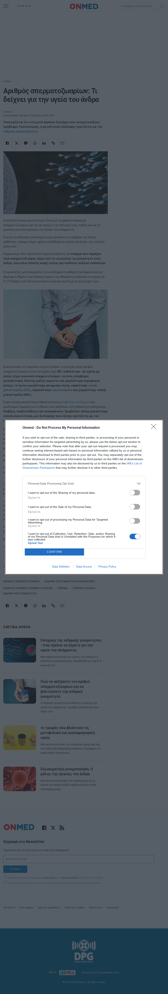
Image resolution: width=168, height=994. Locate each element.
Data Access (84, 566)
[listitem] (84, 483)
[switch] (134, 492)
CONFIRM (54, 551)
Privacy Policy (107, 566)
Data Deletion (61, 566)
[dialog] (84, 497)
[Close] (155, 428)
